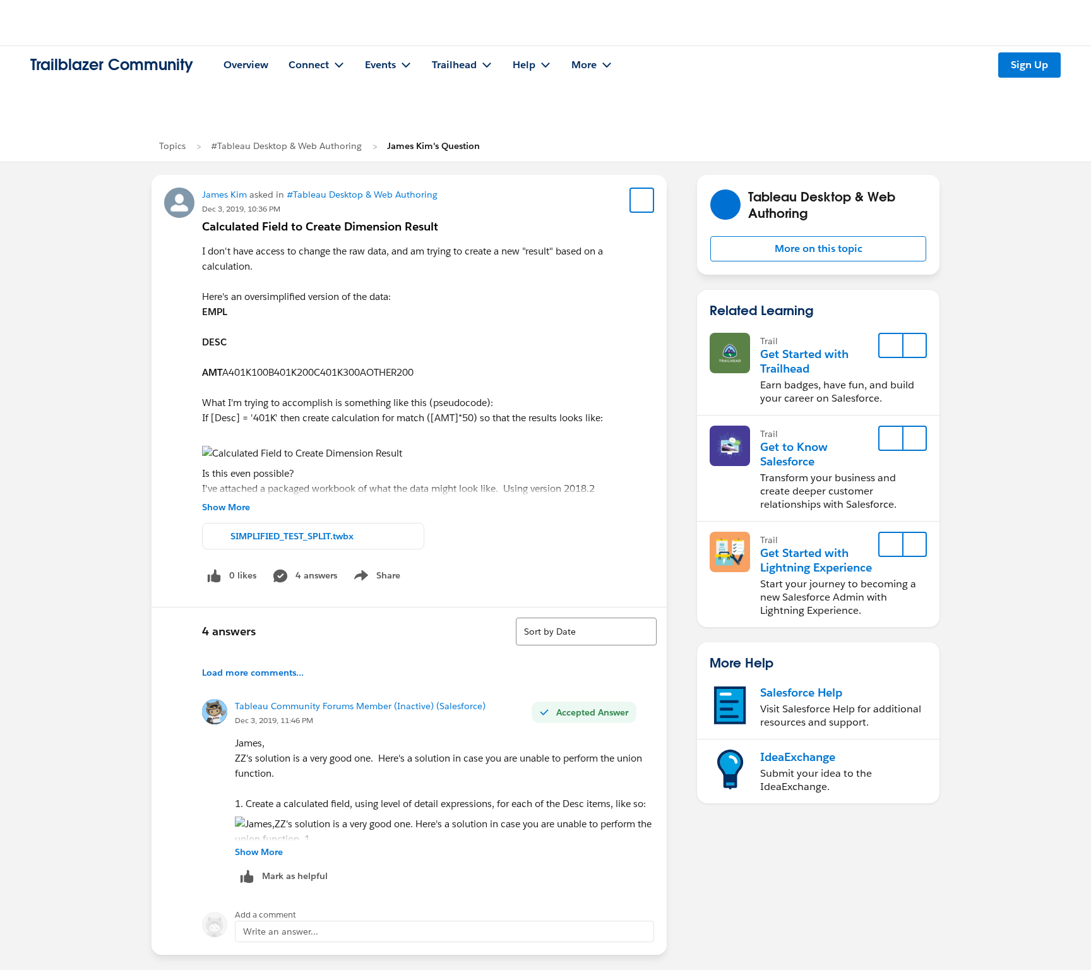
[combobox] (586, 631)
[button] (818, 248)
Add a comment (265, 914)
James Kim (224, 194)
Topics (172, 146)
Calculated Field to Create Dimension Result (320, 226)
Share (375, 578)
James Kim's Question (433, 146)
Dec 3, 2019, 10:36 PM (241, 208)
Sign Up (1029, 64)
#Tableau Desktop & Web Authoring (286, 146)
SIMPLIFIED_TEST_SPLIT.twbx (292, 536)
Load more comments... (253, 672)
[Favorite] (642, 200)
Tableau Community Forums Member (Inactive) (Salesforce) (360, 706)
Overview (246, 64)
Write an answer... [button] (280, 931)
